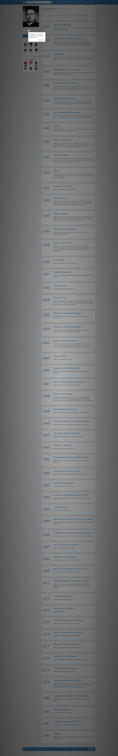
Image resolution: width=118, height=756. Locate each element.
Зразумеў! (41, 39)
